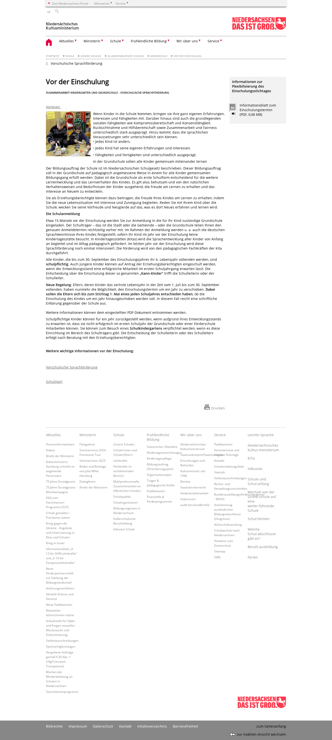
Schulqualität (122, 496)
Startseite (52, 56)
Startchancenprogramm (62, 692)
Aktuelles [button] (66, 41)
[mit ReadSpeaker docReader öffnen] (234, 113)
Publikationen (156, 491)
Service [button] (213, 41)
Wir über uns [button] (187, 41)
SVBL (217, 557)
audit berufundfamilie (195, 505)
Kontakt (219, 460)
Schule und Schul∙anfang (258, 481)
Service (220, 435)
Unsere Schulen (90, 56)
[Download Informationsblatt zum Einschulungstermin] (235, 108)
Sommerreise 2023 (92, 460)
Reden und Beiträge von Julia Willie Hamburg (92, 471)
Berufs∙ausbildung (263, 546)
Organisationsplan (159, 475)
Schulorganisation (125, 502)
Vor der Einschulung (187, 56)
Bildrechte (54, 726)
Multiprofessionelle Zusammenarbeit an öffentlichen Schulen (127, 486)
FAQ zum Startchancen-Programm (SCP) (57, 502)
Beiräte (185, 481)
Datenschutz (103, 726)
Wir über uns (191, 435)
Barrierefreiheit (185, 726)
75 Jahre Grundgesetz (60, 481)
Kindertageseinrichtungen (164, 452)
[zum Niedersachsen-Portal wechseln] (259, 29)
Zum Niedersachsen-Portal (70, 3)
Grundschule (158, 56)
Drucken (218, 408)
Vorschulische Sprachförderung (76, 63)
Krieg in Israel (55, 543)
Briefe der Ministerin (60, 456)
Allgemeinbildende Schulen (125, 56)
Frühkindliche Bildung (158, 437)
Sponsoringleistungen (60, 646)
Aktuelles (53, 435)
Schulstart (54, 381)
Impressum (188, 499)
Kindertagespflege (159, 458)
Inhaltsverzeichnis (152, 726)
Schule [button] (115, 41)
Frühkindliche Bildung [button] (149, 41)
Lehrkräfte (120, 460)
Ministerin (87, 435)
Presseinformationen (60, 444)
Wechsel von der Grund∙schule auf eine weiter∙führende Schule (262, 501)
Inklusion (255, 468)
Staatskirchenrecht (193, 487)
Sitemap (219, 551)
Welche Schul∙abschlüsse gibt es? (262, 534)
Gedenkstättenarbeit (194, 493)
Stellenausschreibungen (62, 640)
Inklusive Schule (124, 529)
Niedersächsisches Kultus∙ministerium (263, 447)
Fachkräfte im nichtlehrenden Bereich (123, 471)
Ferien (253, 557)
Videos (50, 450)
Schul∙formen (259, 518)
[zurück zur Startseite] (62, 24)
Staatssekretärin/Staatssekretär (202, 455)
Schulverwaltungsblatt (229, 466)
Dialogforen (87, 481)
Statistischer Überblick (162, 447)
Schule (70, 56)
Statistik (219, 472)
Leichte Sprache (261, 435)
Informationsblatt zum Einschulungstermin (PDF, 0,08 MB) (258, 110)
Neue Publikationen (59, 604)
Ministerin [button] (92, 41)
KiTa (251, 458)
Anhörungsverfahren (60, 588)
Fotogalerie (87, 444)
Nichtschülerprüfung (228, 524)
